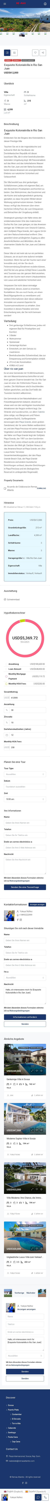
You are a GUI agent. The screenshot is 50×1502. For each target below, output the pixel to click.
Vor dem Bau (38, 1107)
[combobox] (25, 774)
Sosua (11, 1405)
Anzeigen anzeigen (37, 905)
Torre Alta (16, 1423)
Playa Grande (25, 422)
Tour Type (8, 768)
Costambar (17, 1414)
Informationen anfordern (25, 1017)
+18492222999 (25, 915)
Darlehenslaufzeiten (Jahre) (17, 729)
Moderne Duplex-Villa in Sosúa (21, 1138)
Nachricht (8, 854)
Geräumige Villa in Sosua (18, 1079)
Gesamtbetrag (11, 692)
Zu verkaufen (24, 1048)
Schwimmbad (13, 599)
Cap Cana (16, 1442)
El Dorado (16, 1419)
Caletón (41, 412)
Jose (11, 1095)
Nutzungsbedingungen (20, 881)
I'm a (6, 972)
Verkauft (8, 60)
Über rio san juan (13, 368)
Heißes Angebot (28, 60)
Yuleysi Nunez (15, 1155)
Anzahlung (9, 704)
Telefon (7, 829)
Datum (7, 781)
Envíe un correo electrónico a (18, 842)
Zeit (6, 793)
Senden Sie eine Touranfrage (25, 887)
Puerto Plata (13, 1410)
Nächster (31, 1293)
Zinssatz (8, 717)
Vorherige (19, 1293)
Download (41, 488)
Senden (25, 1024)
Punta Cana (13, 1437)
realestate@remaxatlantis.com (22, 1461)
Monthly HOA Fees (12, 741)
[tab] (7, 53)
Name (7, 817)
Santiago (12, 1432)
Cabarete (12, 1428)
